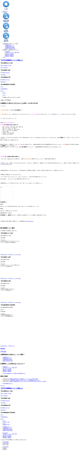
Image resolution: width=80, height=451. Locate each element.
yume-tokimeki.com (29, 221)
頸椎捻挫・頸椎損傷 (9, 56)
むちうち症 (7, 51)
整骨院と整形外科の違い (10, 48)
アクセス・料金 (6, 422)
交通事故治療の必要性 (10, 47)
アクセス (3, 351)
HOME (4, 92)
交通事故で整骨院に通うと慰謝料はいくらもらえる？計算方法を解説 (23, 378)
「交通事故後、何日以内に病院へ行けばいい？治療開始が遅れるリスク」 (24, 380)
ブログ (4, 57)
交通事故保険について (10, 46)
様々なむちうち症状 (9, 53)
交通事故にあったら (9, 44)
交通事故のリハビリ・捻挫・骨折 (12, 52)
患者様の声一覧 (6, 424)
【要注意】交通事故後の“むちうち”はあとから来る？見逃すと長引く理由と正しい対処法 (27, 381)
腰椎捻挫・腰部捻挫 (9, 54)
